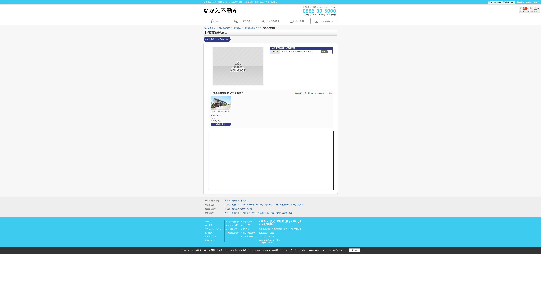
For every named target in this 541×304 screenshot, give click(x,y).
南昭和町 (259, 205)
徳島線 (235, 209)
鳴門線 (249, 209)
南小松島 (246, 213)
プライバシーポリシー (214, 229)
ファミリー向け (249, 236)
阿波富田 (261, 213)
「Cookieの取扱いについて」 (317, 250)
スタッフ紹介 (233, 225)
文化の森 (270, 213)
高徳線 (242, 209)
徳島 (226, 213)
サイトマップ (210, 236)
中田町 (277, 205)
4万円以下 (247, 229)
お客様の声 (232, 229)
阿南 (278, 213)
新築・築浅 (247, 222)
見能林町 (235, 205)
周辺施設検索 (233, 233)
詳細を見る (221, 124)
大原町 (244, 205)
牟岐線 (227, 209)
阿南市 (235, 201)
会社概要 (208, 225)
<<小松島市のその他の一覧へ (217, 39)
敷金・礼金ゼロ (249, 233)
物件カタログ (210, 240)
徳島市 (227, 201)
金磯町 (251, 205)
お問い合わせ (233, 222)
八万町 (227, 205)
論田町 (293, 205)
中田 (239, 213)
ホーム (207, 222)
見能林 (284, 213)
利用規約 (208, 233)
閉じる (354, 250)
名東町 (300, 205)
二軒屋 (233, 213)
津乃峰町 (285, 205)
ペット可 (246, 225)
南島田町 (268, 205)
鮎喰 (290, 213)
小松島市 (243, 201)
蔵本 (254, 213)
